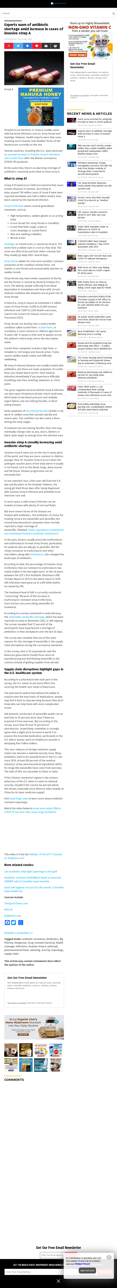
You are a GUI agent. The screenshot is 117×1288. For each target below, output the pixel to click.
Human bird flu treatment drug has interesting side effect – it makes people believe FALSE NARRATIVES (95, 346)
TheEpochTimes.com (16, 903)
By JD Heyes (93, 291)
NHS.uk (8, 909)
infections (21, 946)
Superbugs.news (19, 798)
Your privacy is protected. (16, 1003)
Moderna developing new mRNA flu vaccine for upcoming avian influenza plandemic (95, 375)
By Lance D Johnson (96, 177)
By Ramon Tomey (95, 125)
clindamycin (37, 554)
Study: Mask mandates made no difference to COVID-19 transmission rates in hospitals (93, 229)
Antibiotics (52, 939)
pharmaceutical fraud (16, 950)
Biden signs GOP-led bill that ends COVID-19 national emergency (95, 257)
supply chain (11, 953)
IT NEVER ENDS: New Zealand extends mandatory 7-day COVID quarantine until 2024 (93, 244)
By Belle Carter (94, 262)
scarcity (45, 950)
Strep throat (11, 261)
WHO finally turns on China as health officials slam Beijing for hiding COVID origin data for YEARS (94, 285)
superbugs (57, 950)
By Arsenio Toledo (96, 367)
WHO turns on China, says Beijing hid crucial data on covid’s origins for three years (94, 270)
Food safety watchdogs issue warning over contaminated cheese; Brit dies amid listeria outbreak (95, 407)
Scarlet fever (45, 327)
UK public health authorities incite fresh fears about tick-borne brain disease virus (94, 320)
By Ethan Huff (94, 157)
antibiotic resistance (33, 939)
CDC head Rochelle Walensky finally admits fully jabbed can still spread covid (95, 186)
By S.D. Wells (93, 311)
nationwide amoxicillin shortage (26, 617)
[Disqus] (34, 1122)
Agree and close (87, 1270)
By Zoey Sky (93, 140)
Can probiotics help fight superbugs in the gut (30, 871)
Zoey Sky (27, 39)
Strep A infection (13, 206)
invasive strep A (37, 946)
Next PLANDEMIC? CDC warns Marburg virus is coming (92, 333)
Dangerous (20, 942)
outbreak (52, 946)
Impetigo (9, 244)
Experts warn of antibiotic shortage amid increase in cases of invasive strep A (95, 134)
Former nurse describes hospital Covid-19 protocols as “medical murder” (94, 200)
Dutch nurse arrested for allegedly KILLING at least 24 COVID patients (95, 120)
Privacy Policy (82, 1264)
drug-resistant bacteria (41, 942)
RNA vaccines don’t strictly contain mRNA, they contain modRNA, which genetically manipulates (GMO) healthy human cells (95, 149)
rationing (35, 950)
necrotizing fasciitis (37, 410)
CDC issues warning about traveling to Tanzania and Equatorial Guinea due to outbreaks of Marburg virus (95, 360)
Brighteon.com (12, 915)
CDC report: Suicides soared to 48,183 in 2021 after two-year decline (92, 215)
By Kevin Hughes (95, 221)
